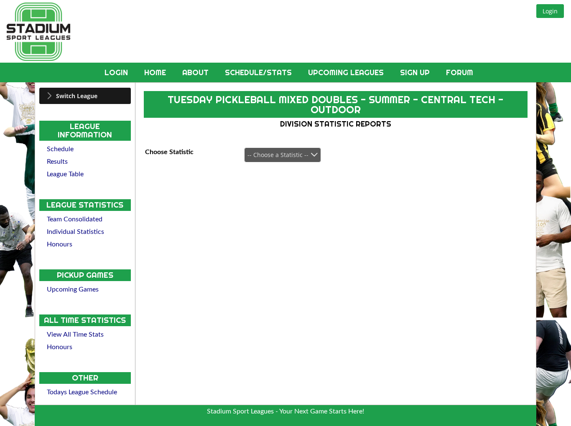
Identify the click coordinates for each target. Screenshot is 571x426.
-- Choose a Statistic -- (277, 155)
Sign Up (416, 72)
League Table (65, 174)
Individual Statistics (75, 231)
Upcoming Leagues (347, 72)
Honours (59, 244)
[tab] (85, 96)
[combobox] (283, 155)
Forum (459, 72)
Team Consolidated (74, 219)
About (196, 72)
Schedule (60, 149)
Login (117, 72)
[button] (550, 11)
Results (57, 161)
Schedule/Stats (259, 72)
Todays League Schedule (82, 392)
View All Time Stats (75, 334)
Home (156, 72)
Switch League (76, 96)
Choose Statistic (169, 152)
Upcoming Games (73, 289)
